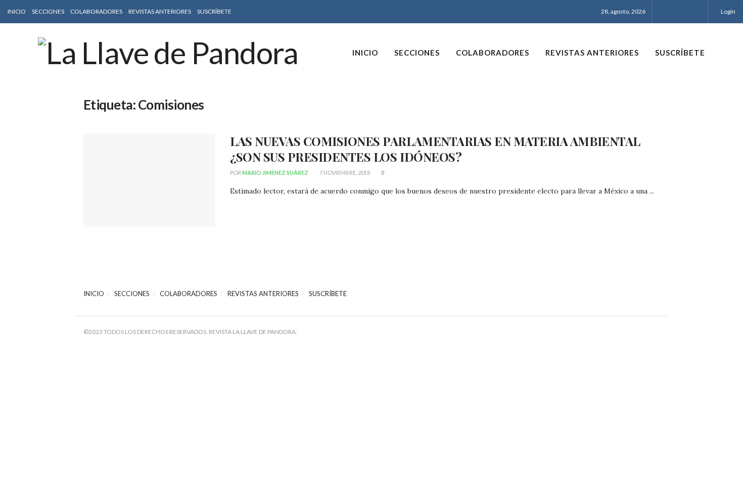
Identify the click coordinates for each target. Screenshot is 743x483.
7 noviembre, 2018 (344, 172)
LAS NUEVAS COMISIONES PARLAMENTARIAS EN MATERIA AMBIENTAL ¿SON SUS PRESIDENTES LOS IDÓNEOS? (435, 149)
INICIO (17, 11)
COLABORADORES (96, 11)
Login (727, 11)
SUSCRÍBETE (214, 11)
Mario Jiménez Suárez (275, 172)
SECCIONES (48, 11)
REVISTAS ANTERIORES (159, 11)
